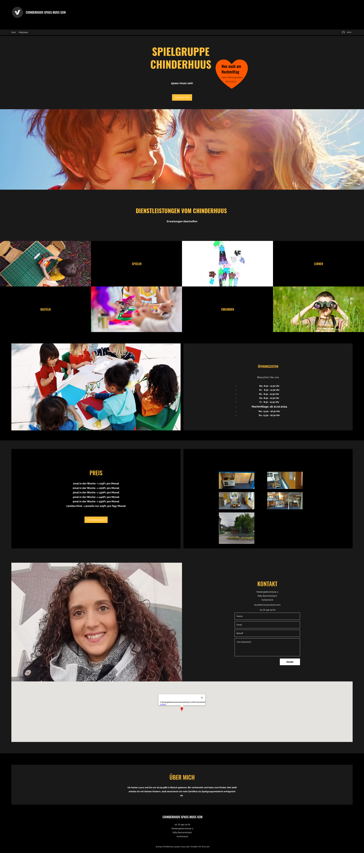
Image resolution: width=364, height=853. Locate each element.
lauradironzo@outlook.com (267, 605)
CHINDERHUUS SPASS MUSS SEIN (46, 12)
